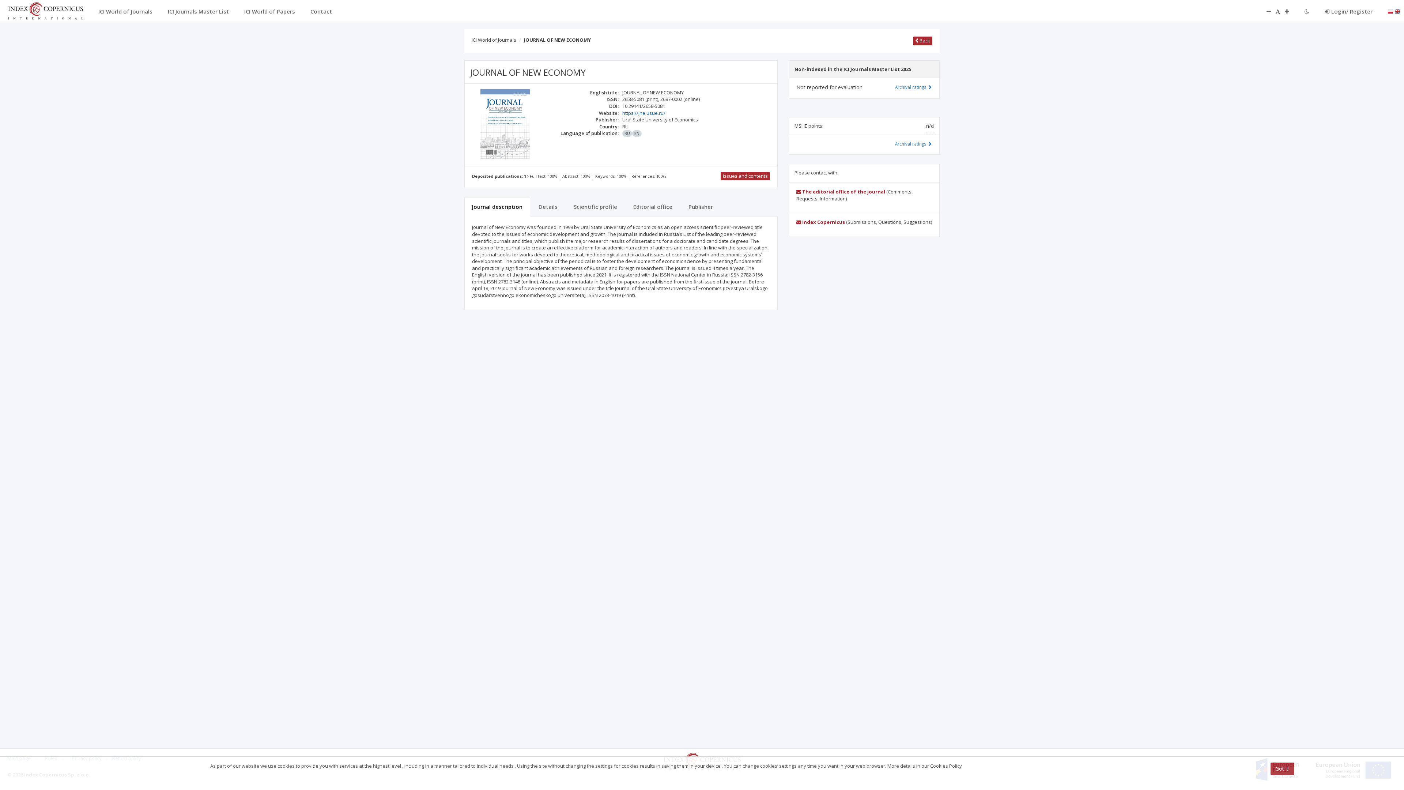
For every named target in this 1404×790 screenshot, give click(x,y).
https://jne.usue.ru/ (643, 113)
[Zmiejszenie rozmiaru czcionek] (1265, 11)
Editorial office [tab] (652, 206)
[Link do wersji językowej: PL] (1390, 11)
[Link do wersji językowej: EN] (1397, 11)
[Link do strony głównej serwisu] (45, 10)
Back (924, 40)
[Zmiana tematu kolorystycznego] (1307, 11)
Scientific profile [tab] (595, 206)
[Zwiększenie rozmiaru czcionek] (1290, 11)
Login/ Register (1352, 11)
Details (548, 206)
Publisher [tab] (700, 206)
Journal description (497, 206)
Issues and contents (745, 176)
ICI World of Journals (494, 40)
